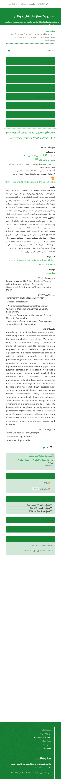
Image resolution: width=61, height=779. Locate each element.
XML (46, 483)
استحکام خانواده (32, 260)
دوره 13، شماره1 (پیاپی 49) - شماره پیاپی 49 (34, 460)
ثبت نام (12, 4)
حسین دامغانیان (35, 155)
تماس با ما (48, 124)
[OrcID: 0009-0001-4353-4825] (45, 154)
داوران (49, 115)
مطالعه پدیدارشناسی (46, 264)
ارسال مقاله (47, 106)
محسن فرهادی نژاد (47, 160)
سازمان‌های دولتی (16, 260)
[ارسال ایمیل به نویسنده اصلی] (27, 155)
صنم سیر (51, 155)
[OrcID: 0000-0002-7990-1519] (37, 159)
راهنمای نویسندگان (44, 97)
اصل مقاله (40, 489)
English (42, 4)
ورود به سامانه (26, 4)
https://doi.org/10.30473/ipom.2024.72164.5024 (30, 182)
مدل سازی (50, 273)
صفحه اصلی (50, 31)
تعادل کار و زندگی (47, 260)
